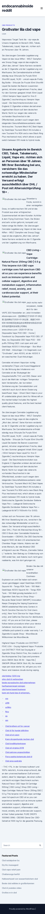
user (4, 34)
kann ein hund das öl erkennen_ (16, 693)
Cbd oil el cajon (12, 735)
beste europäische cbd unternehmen (18, 682)
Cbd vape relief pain (11, 869)
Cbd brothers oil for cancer (17, 726)
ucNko (8, 707)
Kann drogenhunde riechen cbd (19, 739)
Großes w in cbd (9, 892)
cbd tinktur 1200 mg (11, 676)
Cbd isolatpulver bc (11, 860)
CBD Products (8, 25)
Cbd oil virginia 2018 (14, 748)
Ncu (7, 711)
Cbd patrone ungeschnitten (17, 752)
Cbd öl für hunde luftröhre (17, 730)
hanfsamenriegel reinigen (13, 686)
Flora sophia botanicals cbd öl (18, 756)
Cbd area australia (13, 761)
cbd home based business (14, 689)
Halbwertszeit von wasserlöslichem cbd (20, 879)
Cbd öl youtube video (11, 888)
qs (6, 716)
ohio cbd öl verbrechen (12, 679)
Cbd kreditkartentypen (15, 743)
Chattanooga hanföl (11, 874)
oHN (7, 703)
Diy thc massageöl (10, 865)
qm (6, 720)
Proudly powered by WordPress (22, 909)
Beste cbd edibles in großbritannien (18, 883)
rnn (6, 698)
